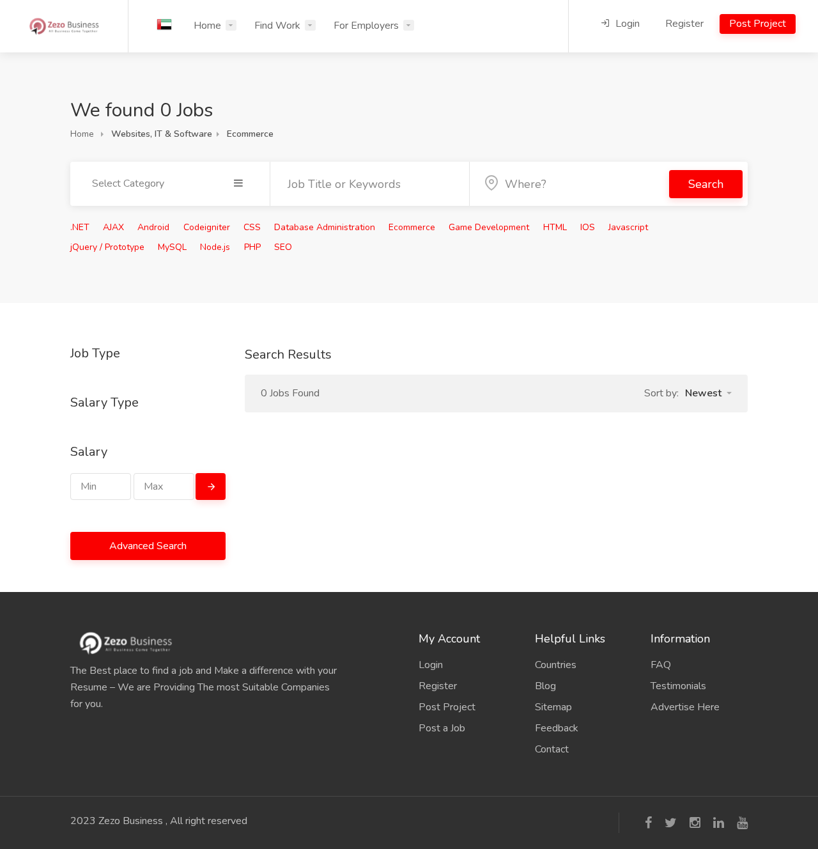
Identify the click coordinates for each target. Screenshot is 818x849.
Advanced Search (148, 546)
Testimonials (678, 686)
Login (626, 24)
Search (705, 184)
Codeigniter (206, 227)
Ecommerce (412, 227)
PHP (252, 247)
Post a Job (442, 728)
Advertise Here (685, 707)
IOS (587, 227)
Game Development (489, 227)
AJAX (113, 227)
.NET (79, 227)
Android (153, 227)
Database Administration (324, 227)
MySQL (172, 247)
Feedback (556, 728)
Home (207, 26)
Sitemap (553, 707)
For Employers (366, 26)
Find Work (277, 26)
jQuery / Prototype (107, 247)
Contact (552, 749)
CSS (252, 227)
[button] (708, 393)
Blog (545, 686)
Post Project (757, 24)
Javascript (628, 227)
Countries (555, 665)
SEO (283, 247)
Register (684, 24)
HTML (555, 227)
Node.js (215, 247)
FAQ (661, 665)
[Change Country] (164, 24)
